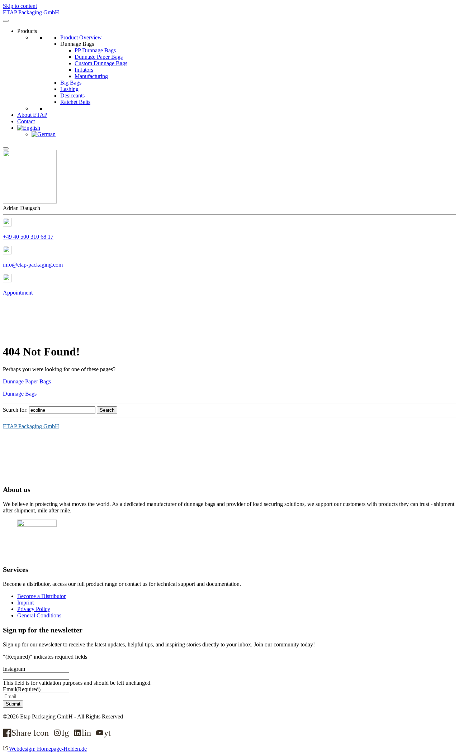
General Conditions (39, 615)
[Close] (6, 148)
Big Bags (70, 83)
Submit (13, 704)
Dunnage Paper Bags (99, 57)
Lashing (69, 89)
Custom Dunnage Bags (101, 63)
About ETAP (32, 115)
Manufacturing (91, 76)
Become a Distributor (41, 596)
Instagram (14, 669)
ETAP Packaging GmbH (31, 426)
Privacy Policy (33, 609)
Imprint (25, 602)
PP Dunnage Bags (95, 50)
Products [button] (27, 31)
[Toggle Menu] (6, 21)
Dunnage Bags (77, 44)
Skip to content (20, 6)
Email (22, 689)
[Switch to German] (44, 134)
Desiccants (72, 95)
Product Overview (81, 37)
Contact (26, 121)
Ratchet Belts (75, 102)
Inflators (84, 70)
